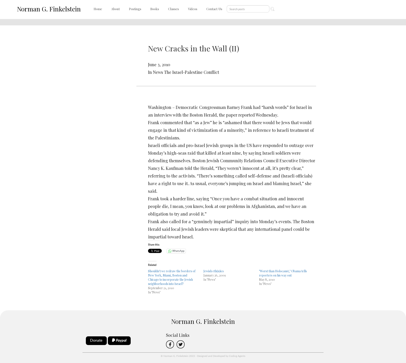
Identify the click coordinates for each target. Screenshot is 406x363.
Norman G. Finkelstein (49, 9)
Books (154, 9)
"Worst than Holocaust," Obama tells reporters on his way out (283, 273)
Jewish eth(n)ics (213, 271)
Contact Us (214, 9)
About (115, 9)
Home (98, 9)
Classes (173, 9)
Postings (135, 9)
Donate (96, 340)
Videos (192, 9)
